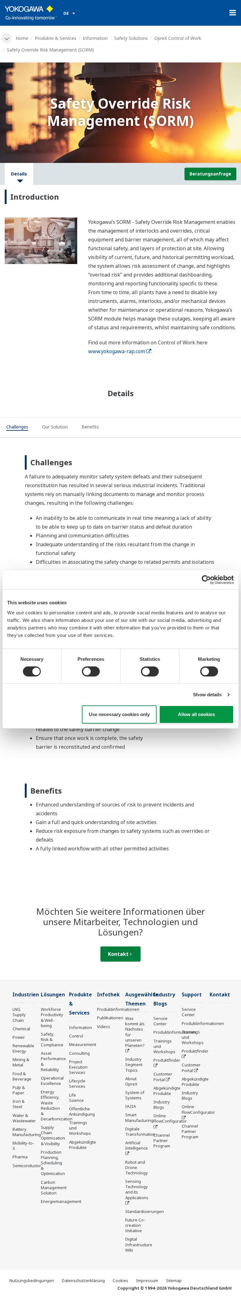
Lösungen (53, 994)
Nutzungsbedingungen (31, 1280)
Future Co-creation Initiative (135, 1225)
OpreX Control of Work (177, 38)
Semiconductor (27, 1165)
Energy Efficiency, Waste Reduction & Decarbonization (56, 1105)
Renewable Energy (23, 1048)
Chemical (21, 1029)
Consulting (79, 1053)
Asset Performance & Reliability (53, 1061)
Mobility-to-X (23, 1145)
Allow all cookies (196, 714)
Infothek (108, 994)
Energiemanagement (61, 1201)
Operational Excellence (52, 1080)
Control (76, 1036)
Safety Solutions (131, 38)
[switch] (91, 671)
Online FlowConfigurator (170, 1118)
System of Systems (134, 1095)
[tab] (17, 427)
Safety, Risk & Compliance (52, 1039)
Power (19, 1037)
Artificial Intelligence (136, 1145)
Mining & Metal (21, 1062)
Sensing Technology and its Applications (136, 1189)
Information (95, 38)
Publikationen (110, 1018)
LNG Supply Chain (19, 1014)
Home (22, 38)
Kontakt (119, 954)
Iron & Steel (18, 1103)
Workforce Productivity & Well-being (52, 1017)
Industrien (26, 994)
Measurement (82, 1044)
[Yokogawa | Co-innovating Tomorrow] (31, 12)
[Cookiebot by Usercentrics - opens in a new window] (206, 580)
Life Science (76, 1097)
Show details (207, 694)
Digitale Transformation (140, 1131)
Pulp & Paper (19, 1090)
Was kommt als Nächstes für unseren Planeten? (135, 1032)
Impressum (147, 1280)
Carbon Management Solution (54, 1187)
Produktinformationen (118, 1009)
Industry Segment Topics (133, 1064)
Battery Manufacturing (27, 1131)
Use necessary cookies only (119, 714)
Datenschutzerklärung (83, 1280)
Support (192, 994)
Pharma (20, 1157)
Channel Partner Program (161, 1140)
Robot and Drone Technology (136, 1167)
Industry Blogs (161, 1104)
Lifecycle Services (77, 1083)
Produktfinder (166, 1060)
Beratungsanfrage (210, 174)
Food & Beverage (22, 1076)
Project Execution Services (78, 1067)
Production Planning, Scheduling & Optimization (53, 1163)
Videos (103, 1026)
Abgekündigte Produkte (82, 1144)
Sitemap (174, 1280)
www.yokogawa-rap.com (116, 351)
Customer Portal (162, 1076)
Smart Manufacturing (139, 1117)
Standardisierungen (144, 1211)
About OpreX (131, 1081)
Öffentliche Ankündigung (82, 1111)
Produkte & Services (55, 38)
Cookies (120, 1280)
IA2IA (130, 1106)
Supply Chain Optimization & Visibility (53, 1135)
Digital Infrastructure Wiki (138, 1244)
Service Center (160, 1021)
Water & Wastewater (24, 1118)
